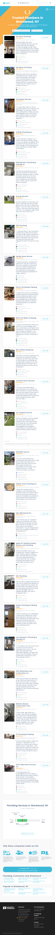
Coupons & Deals (38, 30)
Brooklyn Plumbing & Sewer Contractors (40, 878)
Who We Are (21, 919)
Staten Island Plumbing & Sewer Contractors (24, 878)
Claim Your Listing (23, 916)
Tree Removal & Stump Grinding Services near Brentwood (9, 890)
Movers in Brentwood (9, 892)
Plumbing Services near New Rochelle (39, 881)
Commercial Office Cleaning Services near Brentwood (38, 890)
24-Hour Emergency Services (22, 30)
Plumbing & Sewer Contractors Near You (9, 878)
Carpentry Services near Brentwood (24, 889)
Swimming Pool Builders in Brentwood (39, 893)
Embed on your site (28, 833)
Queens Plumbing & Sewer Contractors (25, 881)
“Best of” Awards (22, 917)
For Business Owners (23, 914)
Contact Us (21, 921)
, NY (26, 886)
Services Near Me (22, 913)
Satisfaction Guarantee (24, 909)
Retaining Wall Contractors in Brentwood (25, 893)
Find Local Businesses (24, 911)
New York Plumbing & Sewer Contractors (9, 881)
